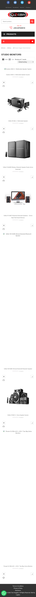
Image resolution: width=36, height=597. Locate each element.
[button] (3, 593)
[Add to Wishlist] (3, 82)
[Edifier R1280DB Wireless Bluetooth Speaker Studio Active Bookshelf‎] (18, 149)
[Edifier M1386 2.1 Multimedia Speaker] (18, 103)
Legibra (18, 595)
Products (11, 34)
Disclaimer (18, 590)
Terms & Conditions (18, 586)
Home (3, 48)
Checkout (28, 7)
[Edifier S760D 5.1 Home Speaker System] (18, 397)
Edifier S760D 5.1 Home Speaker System (18, 415)
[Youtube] (29, 2)
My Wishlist (15, 7)
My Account (8, 7)
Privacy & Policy (18, 588)
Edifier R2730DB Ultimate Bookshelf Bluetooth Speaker (18, 369)
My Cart (22, 7)
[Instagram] (22, 2)
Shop (10, 48)
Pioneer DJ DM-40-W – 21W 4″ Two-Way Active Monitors (18, 566)
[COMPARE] (32, 82)
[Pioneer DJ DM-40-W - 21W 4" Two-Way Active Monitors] (18, 495)
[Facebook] (8, 2)
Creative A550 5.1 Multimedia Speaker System (18, 74)
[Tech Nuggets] (18, 14)
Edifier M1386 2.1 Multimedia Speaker (18, 121)
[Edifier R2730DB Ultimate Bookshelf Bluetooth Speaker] (18, 298)
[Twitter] (15, 2)
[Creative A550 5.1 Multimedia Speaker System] (18, 69)
